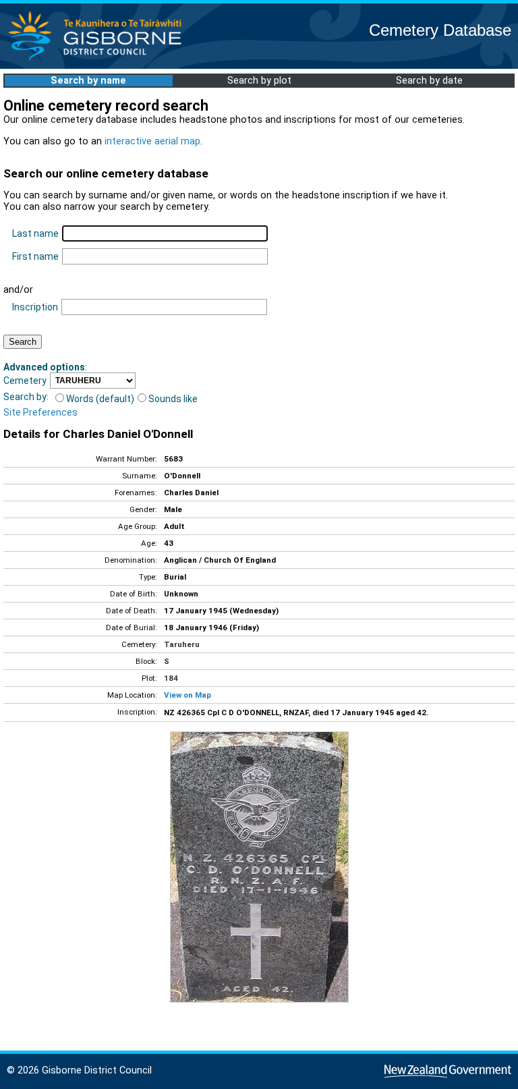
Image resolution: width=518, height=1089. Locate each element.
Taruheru (182, 644)
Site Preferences (40, 412)
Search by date (429, 80)
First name (35, 256)
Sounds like (173, 398)
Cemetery (25, 380)
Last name (35, 233)
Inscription (35, 307)
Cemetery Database (440, 30)
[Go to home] (99, 60)
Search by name (88, 80)
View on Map (187, 695)
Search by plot (259, 80)
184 (171, 678)
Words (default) (100, 398)
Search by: (26, 396)
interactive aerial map (152, 141)
